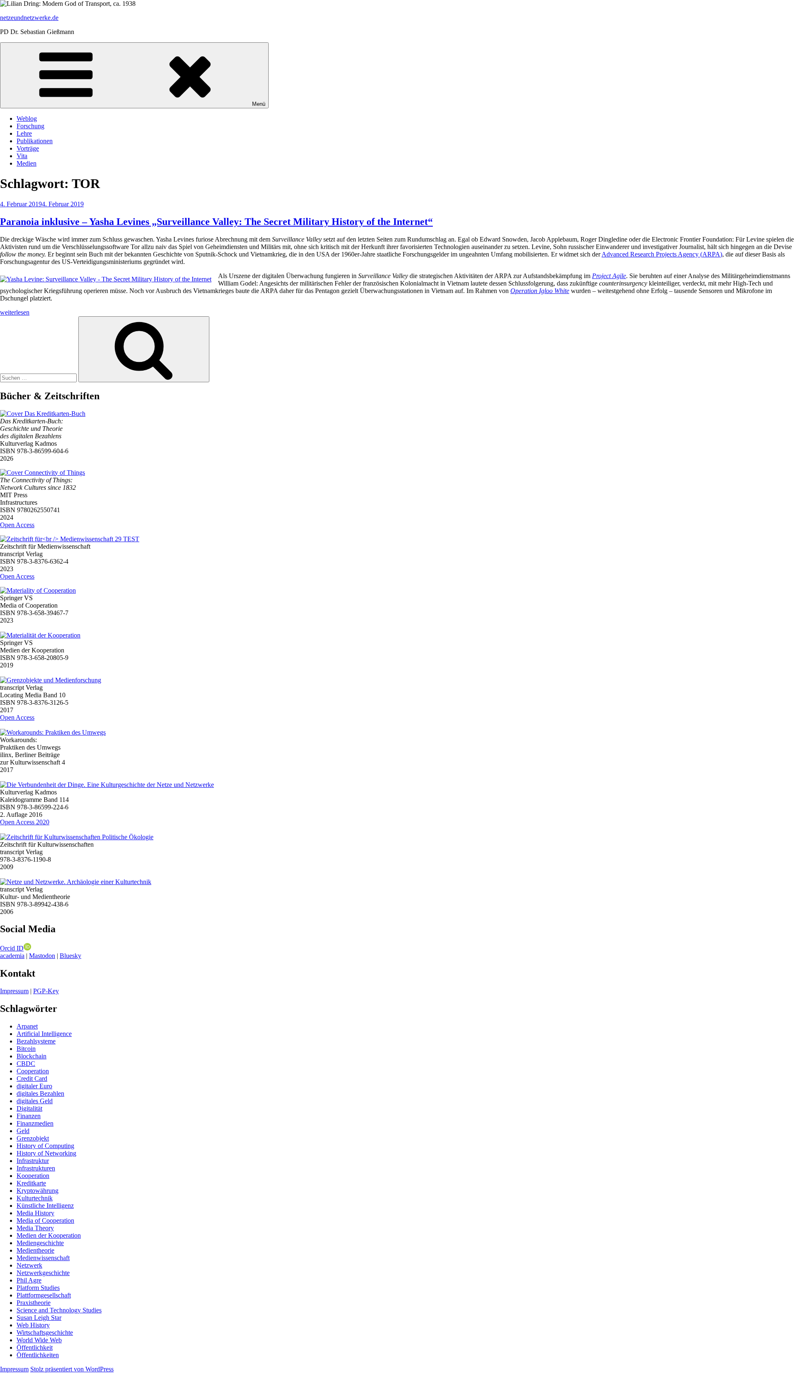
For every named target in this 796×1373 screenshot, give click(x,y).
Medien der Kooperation (49, 1235)
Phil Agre (29, 1280)
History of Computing (45, 1145)
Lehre (24, 133)
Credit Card (32, 1078)
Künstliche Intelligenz (45, 1205)
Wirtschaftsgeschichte (45, 1332)
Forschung (30, 125)
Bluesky (70, 955)
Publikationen (35, 140)
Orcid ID (12, 948)
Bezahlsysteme (36, 1041)
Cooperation (33, 1071)
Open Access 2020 (24, 822)
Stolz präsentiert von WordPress (72, 1369)
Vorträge (28, 148)
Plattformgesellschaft (44, 1295)
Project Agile (609, 275)
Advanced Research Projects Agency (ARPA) (662, 254)
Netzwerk (29, 1265)
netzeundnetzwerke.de (29, 17)
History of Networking (46, 1153)
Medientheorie (35, 1250)
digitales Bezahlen (40, 1093)
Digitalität (29, 1108)
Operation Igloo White (539, 290)
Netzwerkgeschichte (43, 1272)
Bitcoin (26, 1048)
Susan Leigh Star (39, 1317)
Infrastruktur (33, 1160)
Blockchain (31, 1056)
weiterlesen (14, 312)
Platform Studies (38, 1287)
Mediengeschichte (40, 1242)
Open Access (17, 524)
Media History (35, 1213)
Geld (23, 1130)
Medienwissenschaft (43, 1257)
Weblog (27, 118)
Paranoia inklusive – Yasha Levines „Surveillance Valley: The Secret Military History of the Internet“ (216, 221)
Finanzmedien (35, 1123)
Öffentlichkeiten (38, 1354)
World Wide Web (39, 1340)
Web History (33, 1325)
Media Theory (35, 1227)
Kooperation (33, 1175)
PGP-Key (46, 990)
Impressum (14, 990)
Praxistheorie (34, 1302)
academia (12, 955)
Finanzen (29, 1115)
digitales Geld (35, 1100)
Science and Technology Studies (59, 1310)
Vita (22, 155)
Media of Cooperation (45, 1220)
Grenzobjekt (33, 1138)
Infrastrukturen (36, 1168)
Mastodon (42, 955)
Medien (26, 163)
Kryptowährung (37, 1190)
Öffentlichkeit (35, 1347)
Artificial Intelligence (44, 1033)
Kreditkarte (31, 1183)
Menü (258, 104)
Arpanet (27, 1026)
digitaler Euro (34, 1086)
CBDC (26, 1063)
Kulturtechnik (35, 1198)
